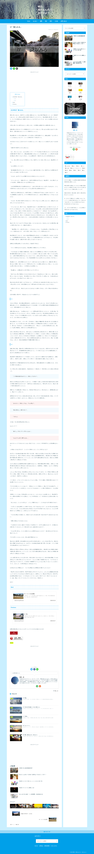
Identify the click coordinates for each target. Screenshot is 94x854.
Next (14, 102)
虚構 (12, 642)
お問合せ (41, 845)
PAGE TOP (47, 831)
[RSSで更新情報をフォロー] (40, 686)
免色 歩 (22, 677)
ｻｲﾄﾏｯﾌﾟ (36, 845)
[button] (84, 28)
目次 (16, 94)
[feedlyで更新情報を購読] (37, 686)
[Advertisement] (34, 82)
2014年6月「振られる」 (18, 96)
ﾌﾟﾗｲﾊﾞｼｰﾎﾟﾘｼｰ (54, 845)
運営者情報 (46, 845)
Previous (14, 104)
